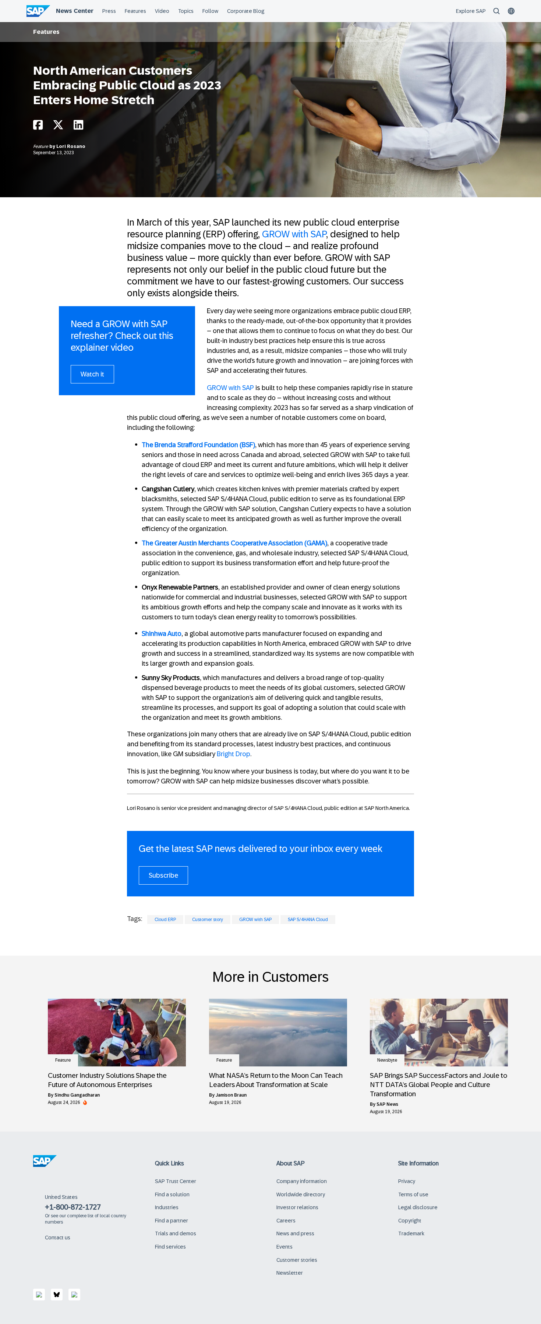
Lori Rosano (70, 146)
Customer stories (296, 1260)
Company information (301, 1181)
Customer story (207, 919)
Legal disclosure (418, 1207)
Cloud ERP (165, 919)
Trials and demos (175, 1233)
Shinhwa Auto (161, 633)
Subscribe (163, 875)
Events (284, 1247)
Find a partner (171, 1221)
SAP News (387, 1104)
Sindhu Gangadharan (77, 1095)
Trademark (411, 1233)
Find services (170, 1247)
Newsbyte (387, 1060)
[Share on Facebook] (38, 127)
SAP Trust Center (175, 1181)
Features (46, 32)
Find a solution (172, 1194)
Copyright (409, 1221)
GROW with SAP (294, 234)
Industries (166, 1207)
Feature (41, 146)
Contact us (57, 1237)
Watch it (92, 374)
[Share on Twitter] (58, 127)
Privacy (406, 1181)
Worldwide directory (300, 1194)
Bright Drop (233, 754)
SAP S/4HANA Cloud (308, 919)
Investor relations (297, 1207)
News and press (295, 1233)
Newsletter (289, 1273)
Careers (286, 1221)
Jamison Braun (231, 1095)
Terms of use (413, 1194)
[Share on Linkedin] (78, 127)
